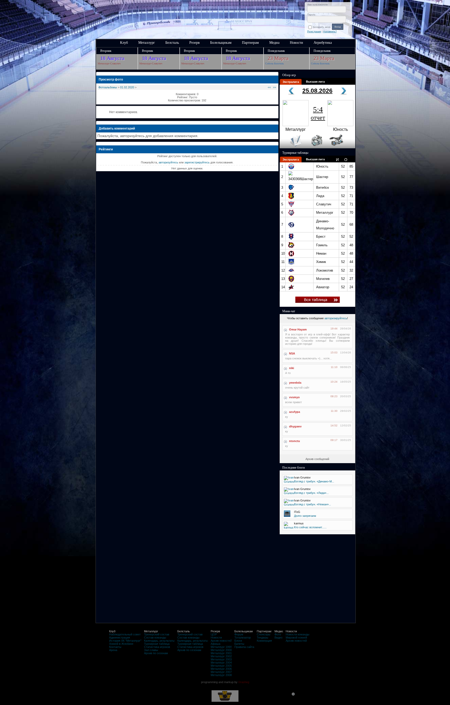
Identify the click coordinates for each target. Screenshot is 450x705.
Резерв (194, 43)
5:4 (318, 113)
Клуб (124, 43)
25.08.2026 (317, 90)
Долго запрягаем (305, 515)
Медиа (274, 43)
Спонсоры (263, 634)
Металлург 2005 (221, 665)
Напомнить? (330, 31)
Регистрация (314, 31)
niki (291, 368)
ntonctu (294, 441)
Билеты (239, 643)
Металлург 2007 (221, 671)
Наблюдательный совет (125, 634)
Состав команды (155, 637)
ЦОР (214, 634)
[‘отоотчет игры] (316, 147)
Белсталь (172, 43)
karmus (299, 523)
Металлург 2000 (221, 650)
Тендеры (262, 637)
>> (274, 87)
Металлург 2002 (221, 656)
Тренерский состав (156, 634)
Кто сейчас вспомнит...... (310, 527)
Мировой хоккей (296, 637)
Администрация (119, 637)
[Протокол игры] (292, 147)
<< (269, 87)
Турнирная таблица (157, 643)
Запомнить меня (322, 27)
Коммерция (264, 640)
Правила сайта (244, 646)
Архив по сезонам (156, 653)
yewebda (295, 382)
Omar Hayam (298, 329)
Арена (113, 650)
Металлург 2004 (221, 662)
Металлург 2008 (221, 675)
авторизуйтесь (168, 162)
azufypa (294, 411)
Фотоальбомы (107, 87)
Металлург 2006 (221, 668)
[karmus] (288, 527)
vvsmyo (294, 397)
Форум (238, 634)
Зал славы (151, 650)
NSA (292, 353)
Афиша (215, 643)
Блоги (238, 640)
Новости (296, 43)
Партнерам (250, 43)
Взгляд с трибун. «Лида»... (311, 492)
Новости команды (297, 634)
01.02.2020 (127, 87)
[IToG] (287, 515)
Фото (277, 634)
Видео (278, 637)
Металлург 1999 (221, 646)
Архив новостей (221, 640)
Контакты (115, 646)
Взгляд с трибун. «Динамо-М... (314, 481)
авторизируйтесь (335, 318)
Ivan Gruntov (302, 477)
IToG (297, 511)
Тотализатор (242, 637)
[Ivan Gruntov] (289, 481)
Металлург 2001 (221, 653)
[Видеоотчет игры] (341, 147)
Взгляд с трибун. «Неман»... (312, 504)
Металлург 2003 (221, 659)
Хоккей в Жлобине (121, 643)
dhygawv (295, 426)
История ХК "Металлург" (125, 640)
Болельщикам (221, 43)
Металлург (146, 43)
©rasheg (243, 682)
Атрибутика (323, 43)
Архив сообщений (317, 459)
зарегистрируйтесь (197, 162)
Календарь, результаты (159, 640)
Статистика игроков (157, 646)
